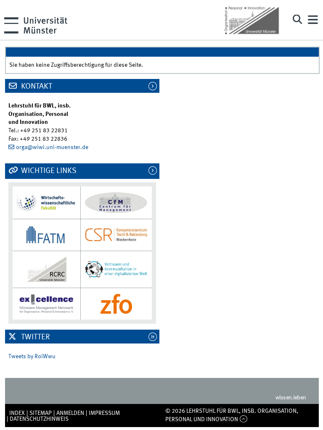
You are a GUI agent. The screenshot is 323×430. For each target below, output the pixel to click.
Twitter (34, 337)
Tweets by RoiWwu (32, 356)
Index (17, 413)
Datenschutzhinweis (39, 419)
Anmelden (70, 413)
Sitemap (40, 413)
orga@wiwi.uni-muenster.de (52, 147)
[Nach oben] (243, 419)
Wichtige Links (48, 171)
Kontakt (35, 86)
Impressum (104, 413)
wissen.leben (290, 398)
